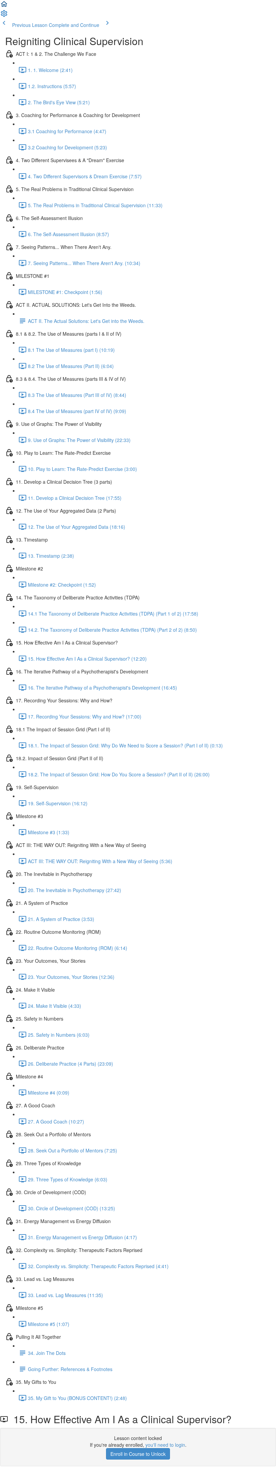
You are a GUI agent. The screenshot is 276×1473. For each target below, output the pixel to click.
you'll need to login (165, 1444)
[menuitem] (4, 15)
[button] (4, 6)
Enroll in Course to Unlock (138, 1453)
